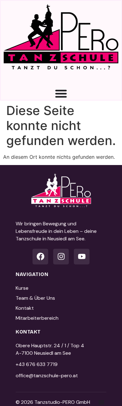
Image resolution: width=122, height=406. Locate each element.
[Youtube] (81, 256)
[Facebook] (40, 256)
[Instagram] (61, 256)
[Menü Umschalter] (61, 93)
